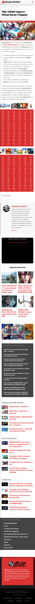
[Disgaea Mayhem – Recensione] (5, 408)
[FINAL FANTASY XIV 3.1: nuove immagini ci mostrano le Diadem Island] (9, 283)
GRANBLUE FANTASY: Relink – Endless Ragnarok (16, 537)
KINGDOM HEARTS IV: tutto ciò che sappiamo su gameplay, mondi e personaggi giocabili (19, 444)
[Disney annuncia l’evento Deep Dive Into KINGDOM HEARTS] (5, 503)
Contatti (27, 601)
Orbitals (6, 542)
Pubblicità (10, 601)
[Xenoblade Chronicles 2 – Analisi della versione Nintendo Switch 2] (5, 431)
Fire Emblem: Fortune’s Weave (11, 528)
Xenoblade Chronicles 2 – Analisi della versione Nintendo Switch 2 (20, 430)
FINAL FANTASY (6, 200)
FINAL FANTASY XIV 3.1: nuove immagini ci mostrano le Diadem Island (9, 289)
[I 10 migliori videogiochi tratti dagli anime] (5, 452)
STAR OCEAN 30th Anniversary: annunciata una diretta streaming (19, 508)
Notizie (16, 5)
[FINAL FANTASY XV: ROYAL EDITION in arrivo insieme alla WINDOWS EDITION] (25, 283)
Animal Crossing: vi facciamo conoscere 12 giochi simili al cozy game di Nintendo (21, 470)
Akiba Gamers (5, 5)
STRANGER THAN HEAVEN (10, 523)
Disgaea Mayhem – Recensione (18, 406)
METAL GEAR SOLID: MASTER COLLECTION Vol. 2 (16, 534)
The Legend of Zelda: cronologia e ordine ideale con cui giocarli (19, 457)
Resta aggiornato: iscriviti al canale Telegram (14, 21)
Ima (5, 368)
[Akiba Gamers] (11, 3)
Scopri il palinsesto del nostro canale (17, 242)
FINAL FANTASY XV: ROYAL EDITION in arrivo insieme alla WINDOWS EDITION (25, 289)
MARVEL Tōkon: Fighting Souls (11, 531)
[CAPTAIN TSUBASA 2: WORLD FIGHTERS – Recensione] (5, 419)
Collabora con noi (7, 598)
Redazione (19, 601)
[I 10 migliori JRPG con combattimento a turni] (5, 464)
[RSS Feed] (13, 594)
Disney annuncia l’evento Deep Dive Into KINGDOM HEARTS (20, 502)
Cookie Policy (28, 598)
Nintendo (21, 5)
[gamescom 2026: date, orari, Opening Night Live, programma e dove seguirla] (5, 485)
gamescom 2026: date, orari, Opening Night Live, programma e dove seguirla (21, 484)
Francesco (6, 359)
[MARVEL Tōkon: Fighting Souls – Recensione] (5, 413)
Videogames (11, 5)
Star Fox (6, 526)
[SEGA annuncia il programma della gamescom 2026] (5, 497)
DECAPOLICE (7, 545)
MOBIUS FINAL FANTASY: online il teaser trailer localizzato (25, 313)
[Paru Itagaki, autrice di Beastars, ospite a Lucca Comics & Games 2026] (5, 491)
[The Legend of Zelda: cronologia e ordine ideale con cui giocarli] (5, 458)
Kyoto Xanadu (7, 539)
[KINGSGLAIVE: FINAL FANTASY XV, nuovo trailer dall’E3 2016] (9, 307)
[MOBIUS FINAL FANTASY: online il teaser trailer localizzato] (25, 307)
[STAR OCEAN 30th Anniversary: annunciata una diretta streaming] (5, 509)
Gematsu (8, 195)
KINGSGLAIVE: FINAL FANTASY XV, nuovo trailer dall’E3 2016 (9, 313)
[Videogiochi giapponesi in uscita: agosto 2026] (17, 339)
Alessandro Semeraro (7, 17)
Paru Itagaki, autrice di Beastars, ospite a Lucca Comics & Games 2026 (20, 490)
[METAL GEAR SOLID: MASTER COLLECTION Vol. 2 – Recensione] (5, 425)
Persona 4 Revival (8, 547)
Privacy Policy (18, 598)
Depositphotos (24, 590)
